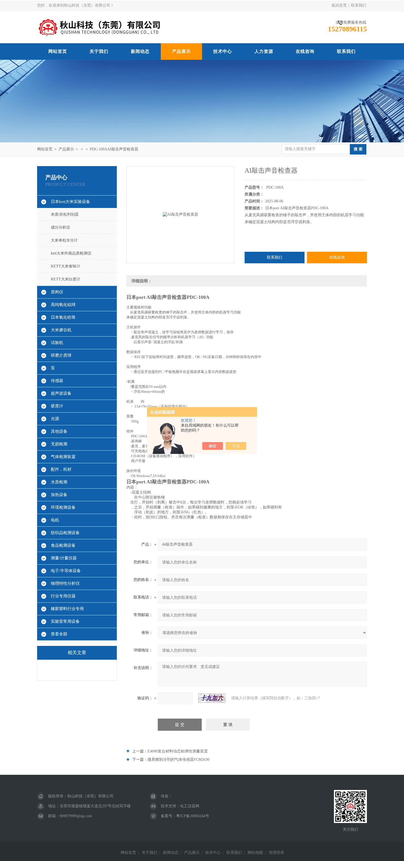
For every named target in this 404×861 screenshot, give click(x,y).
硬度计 (57, 406)
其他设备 (59, 431)
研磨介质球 (61, 355)
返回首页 (339, 5)
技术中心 (222, 51)
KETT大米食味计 (65, 266)
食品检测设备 (63, 545)
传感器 (57, 380)
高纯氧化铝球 (63, 304)
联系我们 (358, 5)
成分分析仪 (60, 227)
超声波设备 (61, 393)
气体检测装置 (63, 456)
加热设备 (59, 494)
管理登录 (276, 853)
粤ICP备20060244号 (192, 816)
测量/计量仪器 (64, 558)
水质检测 (59, 482)
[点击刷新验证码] (212, 698)
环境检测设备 (63, 507)
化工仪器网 (189, 806)
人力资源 (263, 51)
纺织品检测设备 (65, 532)
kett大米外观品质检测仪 (71, 253)
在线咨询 (305, 51)
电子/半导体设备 (66, 570)
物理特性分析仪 (65, 583)
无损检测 (59, 444)
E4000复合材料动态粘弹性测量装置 (178, 751)
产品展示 (181, 51)
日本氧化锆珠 (63, 317)
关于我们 (99, 51)
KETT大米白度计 (65, 279)
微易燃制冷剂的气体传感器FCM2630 (178, 759)
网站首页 (57, 51)
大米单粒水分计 (64, 240)
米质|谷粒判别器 (65, 214)
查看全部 (59, 634)
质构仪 (57, 292)
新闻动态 (140, 51)
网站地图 (255, 853)
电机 (55, 520)
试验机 (57, 342)
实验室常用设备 (65, 621)
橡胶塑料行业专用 (67, 609)
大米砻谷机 (61, 330)
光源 (55, 418)
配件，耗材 (61, 469)
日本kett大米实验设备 (70, 201)
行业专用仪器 (63, 596)
